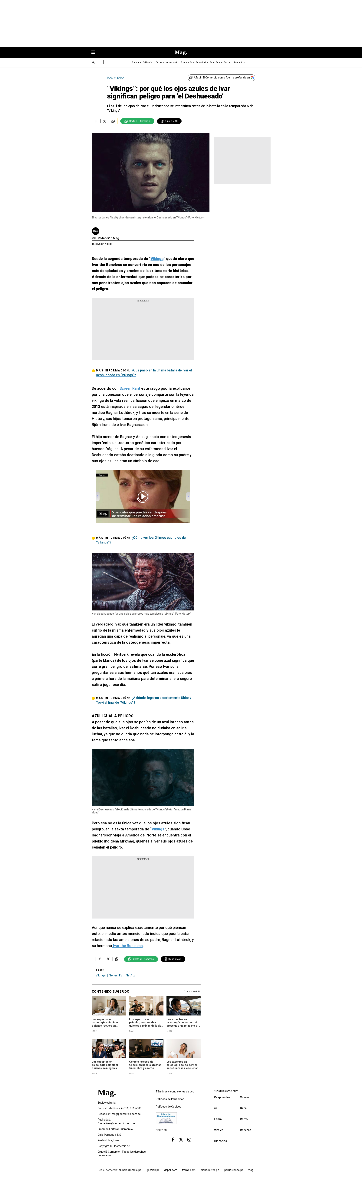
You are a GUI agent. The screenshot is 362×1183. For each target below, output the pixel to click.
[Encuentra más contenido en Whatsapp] (113, 121)
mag (250, 1169)
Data (243, 1108)
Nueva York (171, 62)
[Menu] (95, 52)
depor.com (170, 1169)
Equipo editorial (107, 1102)
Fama (218, 1119)
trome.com (189, 1169)
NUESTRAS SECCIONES (226, 1091)
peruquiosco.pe (233, 1169)
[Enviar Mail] (94, 238)
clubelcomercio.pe (130, 1169)
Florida (135, 62)
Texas (159, 62)
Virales (218, 1130)
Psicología (186, 62)
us (215, 1108)
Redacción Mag (108, 238)
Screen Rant (130, 388)
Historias (220, 1141)
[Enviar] (93, 63)
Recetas (245, 1130)
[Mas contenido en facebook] (173, 1139)
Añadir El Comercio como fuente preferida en (222, 77)
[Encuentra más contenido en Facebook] (96, 121)
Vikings (101, 975)
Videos (244, 1097)
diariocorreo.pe (210, 1169)
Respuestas (222, 1097)
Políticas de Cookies (168, 1106)
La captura (239, 62)
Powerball (201, 62)
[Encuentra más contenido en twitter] (104, 121)
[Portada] (107, 1099)
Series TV (115, 975)
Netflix (130, 975)
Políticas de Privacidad (170, 1099)
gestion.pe (153, 1169)
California (147, 62)
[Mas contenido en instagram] (189, 1139)
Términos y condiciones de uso (175, 1091)
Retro (244, 1119)
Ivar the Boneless (127, 945)
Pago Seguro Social (220, 62)
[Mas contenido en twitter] (181, 1139)
